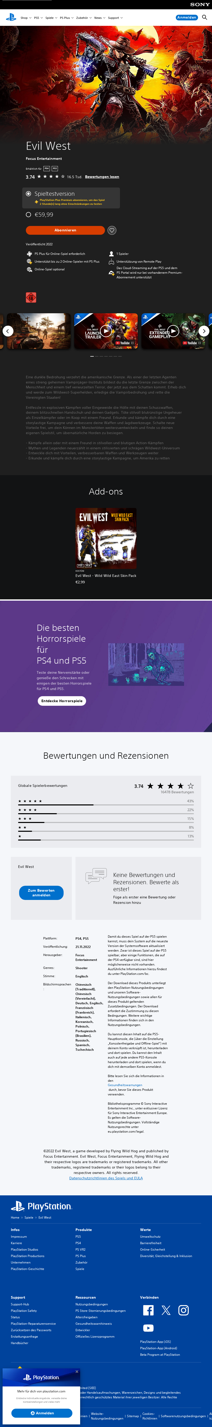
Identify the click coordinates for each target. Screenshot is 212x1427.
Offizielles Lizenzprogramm (95, 1336)
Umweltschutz (150, 1236)
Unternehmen (21, 1262)
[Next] (204, 331)
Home (15, 1217)
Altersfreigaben (86, 1317)
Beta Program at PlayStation (160, 1354)
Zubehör (82, 18)
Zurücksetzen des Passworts (31, 1330)
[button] (106, 331)
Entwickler (82, 1330)
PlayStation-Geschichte (27, 1269)
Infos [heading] (15, 1229)
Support (113, 18)
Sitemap (133, 1416)
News (98, 18)
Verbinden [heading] (149, 1297)
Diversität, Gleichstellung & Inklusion (166, 1256)
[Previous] (8, 331)
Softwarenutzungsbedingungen (183, 1416)
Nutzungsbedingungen (91, 1304)
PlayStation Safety (24, 1310)
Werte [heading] (145, 1229)
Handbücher (19, 1343)
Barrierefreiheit (150, 1243)
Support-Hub (20, 1304)
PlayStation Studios (24, 1249)
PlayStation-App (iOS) (155, 1341)
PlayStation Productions (27, 1256)
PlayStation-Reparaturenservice (33, 1323)
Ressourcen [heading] (85, 1297)
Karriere (16, 1243)
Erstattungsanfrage (24, 1336)
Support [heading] (18, 1297)
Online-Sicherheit (152, 1249)
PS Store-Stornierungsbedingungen (100, 1310)
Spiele (50, 18)
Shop (24, 18)
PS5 (36, 18)
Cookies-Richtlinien (149, 1416)
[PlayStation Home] (11, 18)
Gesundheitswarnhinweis (93, 1323)
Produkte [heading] (83, 1229)
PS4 (78, 1243)
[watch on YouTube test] (124, 343)
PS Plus (65, 18)
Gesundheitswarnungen (125, 1085)
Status (15, 1317)
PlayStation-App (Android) (158, 1348)
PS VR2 (80, 1249)
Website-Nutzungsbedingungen (107, 1416)
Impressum (19, 1236)
